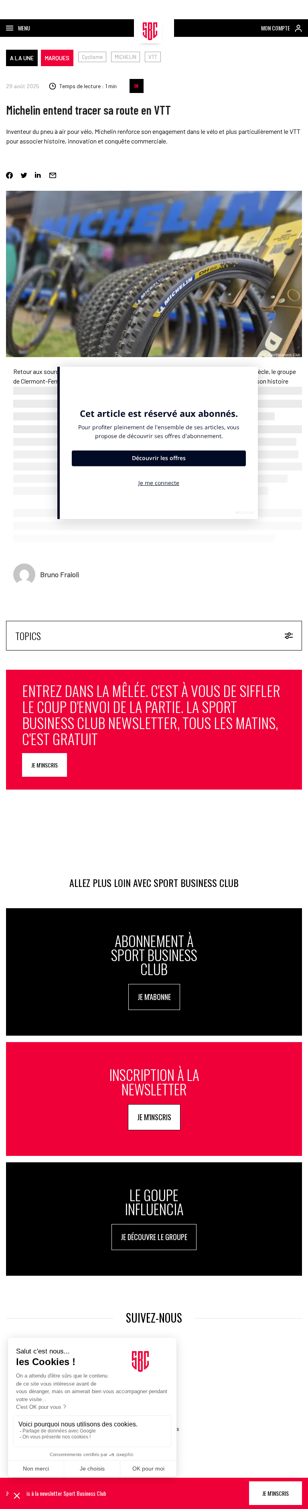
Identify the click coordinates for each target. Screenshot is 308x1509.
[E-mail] (52, 175)
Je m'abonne (154, 997)
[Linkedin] (38, 175)
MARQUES (57, 58)
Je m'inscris (44, 765)
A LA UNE (22, 58)
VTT (152, 57)
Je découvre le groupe (154, 1237)
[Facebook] (9, 175)
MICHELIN (125, 57)
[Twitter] (23, 175)
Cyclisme (92, 57)
